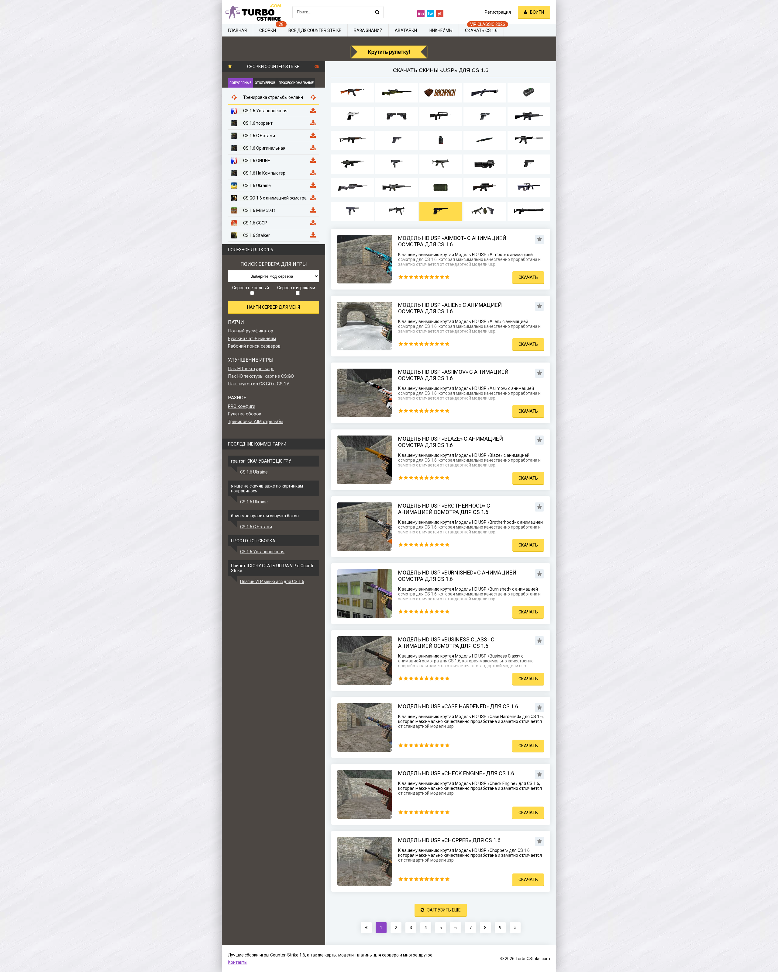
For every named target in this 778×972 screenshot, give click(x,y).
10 (447, 276)
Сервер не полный (250, 287)
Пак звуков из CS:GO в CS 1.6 (259, 384)
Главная (237, 30)
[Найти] (377, 12)
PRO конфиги (241, 406)
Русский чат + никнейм (252, 338)
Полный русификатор (250, 331)
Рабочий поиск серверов (254, 346)
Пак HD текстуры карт (251, 368)
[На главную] (252, 12)
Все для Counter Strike (314, 30)
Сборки (267, 30)
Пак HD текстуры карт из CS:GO (261, 376)
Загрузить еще (444, 910)
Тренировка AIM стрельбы (255, 421)
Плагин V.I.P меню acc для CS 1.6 (272, 581)
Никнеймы (441, 30)
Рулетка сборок (244, 414)
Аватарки (406, 30)
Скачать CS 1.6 (481, 30)
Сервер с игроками (296, 287)
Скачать (528, 277)
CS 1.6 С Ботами (256, 526)
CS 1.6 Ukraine (254, 472)
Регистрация (498, 12)
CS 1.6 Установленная (262, 551)
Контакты (237, 962)
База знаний (368, 30)
